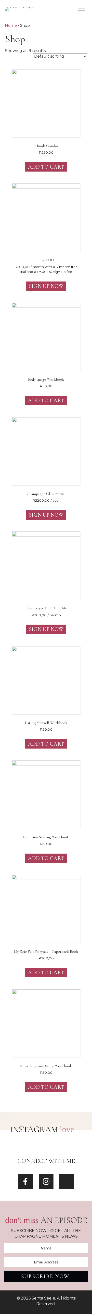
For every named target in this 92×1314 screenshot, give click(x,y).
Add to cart (46, 167)
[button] (81, 9)
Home (11, 25)
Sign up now (46, 286)
